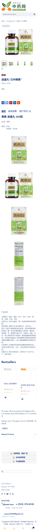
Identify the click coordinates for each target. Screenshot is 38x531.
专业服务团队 (20, 461)
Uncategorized (10, 21)
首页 (2, 21)
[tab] (3, 111)
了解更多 (4, 428)
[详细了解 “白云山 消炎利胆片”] (5, 397)
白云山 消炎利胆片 (10, 384)
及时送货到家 (20, 457)
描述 (3, 111)
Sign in (23, 528)
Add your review (6, 83)
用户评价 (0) (25, 111)
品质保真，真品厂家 (21, 453)
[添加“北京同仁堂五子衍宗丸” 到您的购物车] (22, 399)
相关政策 (12, 111)
